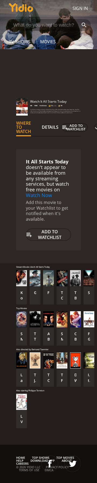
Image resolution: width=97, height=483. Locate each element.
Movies (48, 42)
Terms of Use (29, 470)
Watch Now (39, 195)
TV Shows (19, 42)
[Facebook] (49, 463)
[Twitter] (72, 463)
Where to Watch (23, 127)
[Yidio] (21, 8)
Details (50, 127)
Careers (22, 463)
